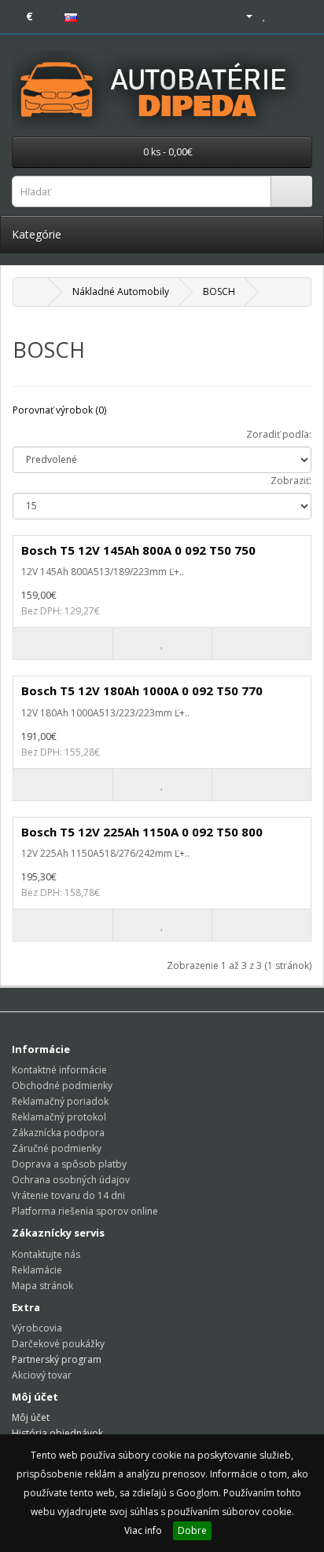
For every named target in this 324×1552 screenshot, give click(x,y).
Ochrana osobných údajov (71, 1179)
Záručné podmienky (56, 1148)
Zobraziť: (291, 480)
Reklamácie (37, 1270)
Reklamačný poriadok (60, 1101)
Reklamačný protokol (59, 1117)
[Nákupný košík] (281, 15)
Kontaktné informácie (59, 1070)
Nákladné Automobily (120, 291)
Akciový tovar (42, 1375)
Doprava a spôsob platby (69, 1164)
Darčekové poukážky (58, 1343)
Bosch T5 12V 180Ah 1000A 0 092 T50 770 (142, 690)
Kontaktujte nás (46, 1254)
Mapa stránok (42, 1285)
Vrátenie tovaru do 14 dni (68, 1195)
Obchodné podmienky (62, 1085)
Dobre (192, 1530)
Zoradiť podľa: (278, 434)
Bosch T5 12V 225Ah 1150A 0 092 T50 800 (142, 832)
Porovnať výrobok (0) (59, 410)
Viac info (143, 1530)
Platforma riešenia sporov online (85, 1211)
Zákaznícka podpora (58, 1132)
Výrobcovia (37, 1328)
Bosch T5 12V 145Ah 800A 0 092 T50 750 (138, 550)
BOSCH (219, 291)
